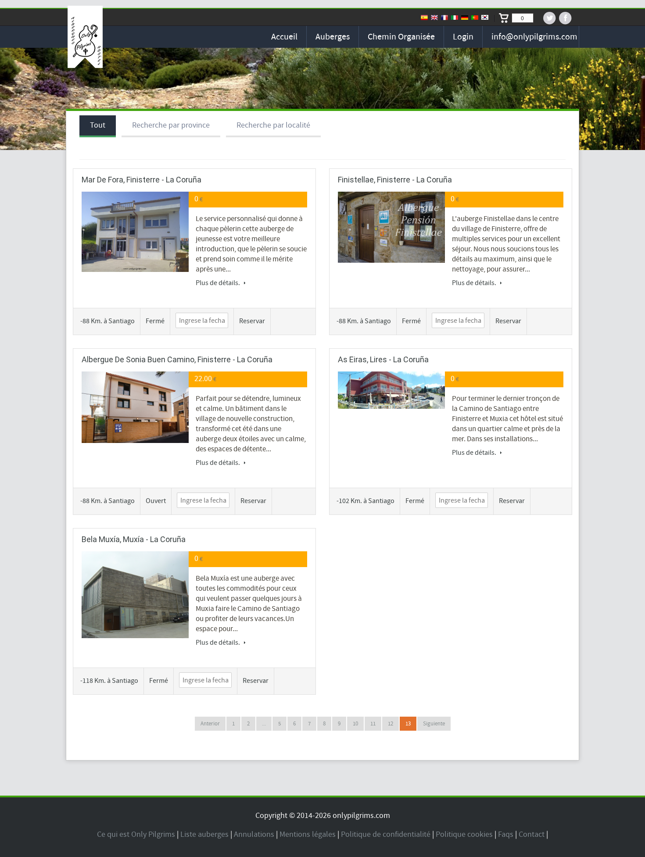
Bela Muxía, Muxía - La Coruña (134, 539)
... (264, 723)
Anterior (210, 723)
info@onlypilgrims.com (534, 37)
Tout (97, 125)
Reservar (252, 321)
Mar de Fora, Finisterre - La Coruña (141, 179)
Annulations (254, 834)
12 (390, 723)
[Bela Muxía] (135, 594)
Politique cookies (464, 834)
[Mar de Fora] (135, 232)
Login (463, 37)
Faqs (505, 834)
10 (355, 723)
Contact (532, 834)
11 (373, 723)
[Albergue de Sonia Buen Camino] (135, 407)
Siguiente (434, 723)
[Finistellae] (391, 227)
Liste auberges (204, 834)
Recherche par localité (273, 125)
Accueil (284, 37)
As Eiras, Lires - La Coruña (383, 359)
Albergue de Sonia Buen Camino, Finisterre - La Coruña (177, 359)
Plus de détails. (218, 283)
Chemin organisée (401, 37)
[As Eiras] (391, 390)
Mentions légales (308, 834)
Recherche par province (171, 125)
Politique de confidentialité (385, 834)
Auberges (332, 37)
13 (408, 723)
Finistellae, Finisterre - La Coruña (395, 179)
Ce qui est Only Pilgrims (136, 834)
